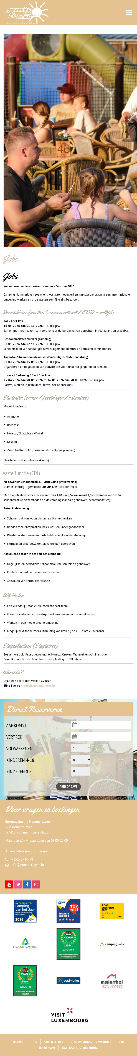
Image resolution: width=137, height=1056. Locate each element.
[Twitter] (18, 884)
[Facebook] (27, 884)
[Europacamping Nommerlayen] (32, 12)
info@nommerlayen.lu (27, 865)
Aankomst (16, 725)
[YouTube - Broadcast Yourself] (9, 884)
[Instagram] (36, 884)
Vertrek (14, 737)
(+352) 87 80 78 (22, 859)
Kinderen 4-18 (20, 760)
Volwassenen (19, 748)
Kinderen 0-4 (19, 771)
